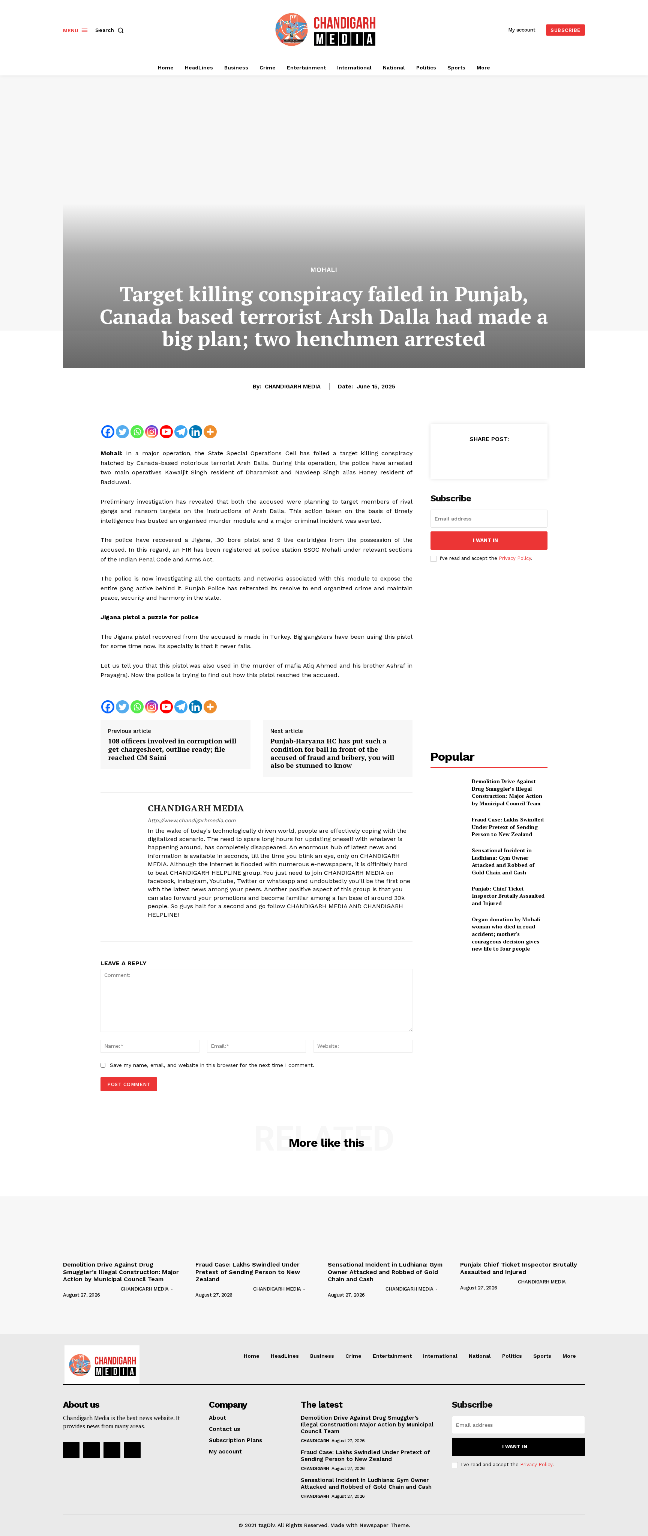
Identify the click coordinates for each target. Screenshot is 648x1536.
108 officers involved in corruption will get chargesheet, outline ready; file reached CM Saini (172, 749)
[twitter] (177, 927)
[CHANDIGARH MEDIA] (118, 867)
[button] (111, 30)
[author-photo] (91, 1289)
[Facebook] (107, 431)
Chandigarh (315, 1440)
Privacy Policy (515, 558)
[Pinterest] (488, 457)
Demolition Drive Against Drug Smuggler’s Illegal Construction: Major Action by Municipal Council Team (507, 792)
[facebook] (150, 927)
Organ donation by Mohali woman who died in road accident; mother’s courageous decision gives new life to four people (506, 934)
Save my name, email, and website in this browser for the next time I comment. (212, 1065)
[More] (210, 431)
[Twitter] (122, 431)
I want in (485, 540)
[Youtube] (166, 431)
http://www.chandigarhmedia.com (192, 820)
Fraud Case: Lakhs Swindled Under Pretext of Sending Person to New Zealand (508, 827)
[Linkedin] (195, 431)
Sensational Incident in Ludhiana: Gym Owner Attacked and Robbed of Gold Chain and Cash (503, 861)
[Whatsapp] (137, 431)
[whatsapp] (190, 927)
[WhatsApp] (505, 457)
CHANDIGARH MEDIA (293, 386)
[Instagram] (151, 431)
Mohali (324, 270)
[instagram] (163, 927)
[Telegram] (181, 431)
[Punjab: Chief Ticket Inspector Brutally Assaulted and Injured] (447, 895)
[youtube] (203, 927)
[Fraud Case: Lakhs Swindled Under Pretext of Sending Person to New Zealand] (447, 827)
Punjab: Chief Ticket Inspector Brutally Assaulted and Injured (508, 896)
